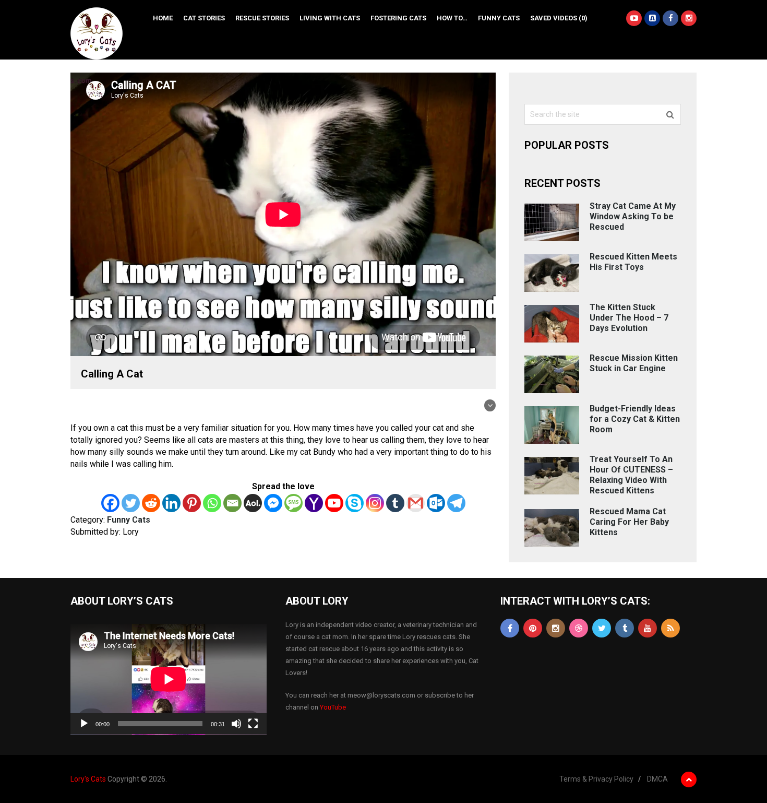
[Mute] (236, 723)
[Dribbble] (578, 628)
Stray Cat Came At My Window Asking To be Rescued (633, 216)
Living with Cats (329, 18)
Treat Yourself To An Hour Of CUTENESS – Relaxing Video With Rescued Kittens (631, 474)
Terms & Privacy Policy (596, 779)
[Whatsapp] (212, 503)
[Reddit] (151, 503)
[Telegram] (456, 503)
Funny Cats (499, 18)
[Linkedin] (171, 503)
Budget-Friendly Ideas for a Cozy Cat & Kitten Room (635, 419)
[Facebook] (110, 503)
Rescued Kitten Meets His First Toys (633, 262)
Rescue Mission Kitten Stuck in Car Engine (634, 363)
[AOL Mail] (253, 503)
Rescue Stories (262, 18)
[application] (168, 679)
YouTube (333, 707)
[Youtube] (334, 503)
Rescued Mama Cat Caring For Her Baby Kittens (629, 521)
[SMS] (293, 503)
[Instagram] (375, 503)
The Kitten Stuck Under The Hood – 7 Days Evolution (629, 317)
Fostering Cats (398, 18)
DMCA (657, 779)
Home (163, 18)
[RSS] (670, 628)
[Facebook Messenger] (273, 503)
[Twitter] (131, 503)
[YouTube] (647, 628)
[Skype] (354, 503)
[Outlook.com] (436, 503)
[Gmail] (415, 503)
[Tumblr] (395, 503)
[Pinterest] (192, 503)
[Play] (84, 723)
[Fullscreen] (253, 723)
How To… (452, 18)
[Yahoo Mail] (314, 503)
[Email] (232, 503)
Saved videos (559, 18)
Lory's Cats (88, 779)
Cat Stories (204, 18)
